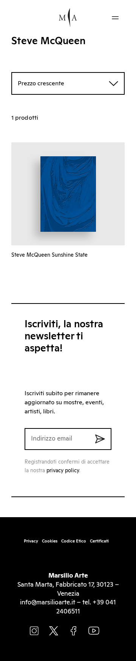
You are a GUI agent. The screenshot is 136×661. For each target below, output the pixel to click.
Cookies (49, 541)
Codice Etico (73, 541)
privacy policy (62, 470)
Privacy (31, 541)
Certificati (99, 541)
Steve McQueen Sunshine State (49, 255)
